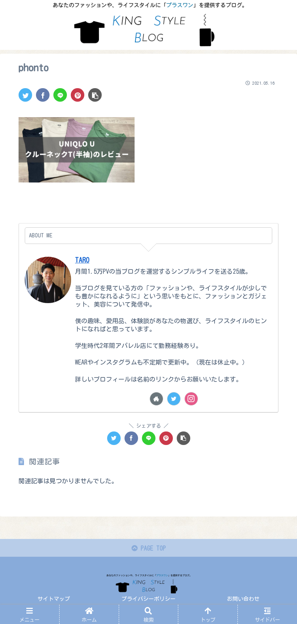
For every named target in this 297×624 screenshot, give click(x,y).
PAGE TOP (152, 548)
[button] (274, 602)
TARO (82, 260)
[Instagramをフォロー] (191, 399)
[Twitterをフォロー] (174, 399)
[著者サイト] (156, 399)
